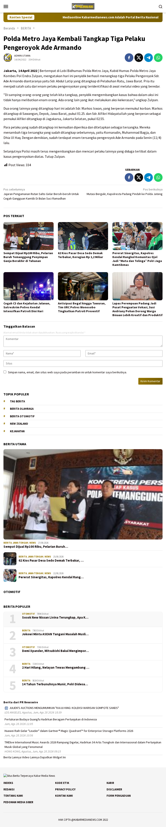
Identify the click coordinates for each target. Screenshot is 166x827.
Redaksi (8, 789)
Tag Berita (17, 401)
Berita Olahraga (22, 409)
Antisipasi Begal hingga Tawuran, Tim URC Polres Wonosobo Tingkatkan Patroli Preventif (81, 307)
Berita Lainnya (12, 757)
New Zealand (19, 424)
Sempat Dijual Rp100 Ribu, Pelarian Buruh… (35, 547)
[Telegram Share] (148, 57)
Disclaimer (114, 789)
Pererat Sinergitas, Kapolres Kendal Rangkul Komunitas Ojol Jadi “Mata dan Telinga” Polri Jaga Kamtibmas (137, 259)
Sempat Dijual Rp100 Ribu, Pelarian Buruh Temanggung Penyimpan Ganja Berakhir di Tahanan (28, 257)
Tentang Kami (13, 796)
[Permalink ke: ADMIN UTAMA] (7, 57)
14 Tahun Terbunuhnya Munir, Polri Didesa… (55, 684)
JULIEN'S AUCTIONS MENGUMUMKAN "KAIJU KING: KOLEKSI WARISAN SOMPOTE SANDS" (64, 708)
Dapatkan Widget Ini (53, 757)
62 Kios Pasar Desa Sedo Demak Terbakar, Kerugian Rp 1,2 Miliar (80, 255)
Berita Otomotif (22, 416)
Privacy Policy (65, 789)
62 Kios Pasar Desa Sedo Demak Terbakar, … (51, 560)
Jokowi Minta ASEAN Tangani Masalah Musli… (55, 634)
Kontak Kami (64, 796)
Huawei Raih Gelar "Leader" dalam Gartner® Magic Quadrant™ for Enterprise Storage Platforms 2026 (69, 731)
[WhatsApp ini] (158, 57)
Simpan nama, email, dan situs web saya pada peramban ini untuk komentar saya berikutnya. (67, 372)
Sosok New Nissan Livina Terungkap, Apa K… (55, 617)
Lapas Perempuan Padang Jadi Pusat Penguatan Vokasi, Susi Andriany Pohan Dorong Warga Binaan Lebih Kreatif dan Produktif (137, 309)
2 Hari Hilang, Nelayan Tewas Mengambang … (55, 667)
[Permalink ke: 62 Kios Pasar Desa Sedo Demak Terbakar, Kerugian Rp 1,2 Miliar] (83, 236)
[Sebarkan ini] (129, 57)
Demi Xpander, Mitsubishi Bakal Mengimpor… (55, 651)
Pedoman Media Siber (18, 802)
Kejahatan (17, 431)
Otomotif (28, 613)
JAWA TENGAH (20, 542)
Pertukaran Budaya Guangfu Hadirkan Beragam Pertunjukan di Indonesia (51, 719)
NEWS (32, 542)
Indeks (8, 783)
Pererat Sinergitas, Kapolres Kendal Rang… (51, 577)
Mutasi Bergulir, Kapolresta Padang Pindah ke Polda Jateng (125, 191)
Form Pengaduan (119, 796)
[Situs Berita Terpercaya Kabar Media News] (83, 6)
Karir (110, 783)
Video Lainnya (31, 757)
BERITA (7, 542)
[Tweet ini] (138, 57)
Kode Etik (62, 783)
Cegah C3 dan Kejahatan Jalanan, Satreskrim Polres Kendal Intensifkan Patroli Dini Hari (26, 307)
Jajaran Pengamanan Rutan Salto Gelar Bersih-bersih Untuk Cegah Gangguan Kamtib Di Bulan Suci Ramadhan (41, 193)
